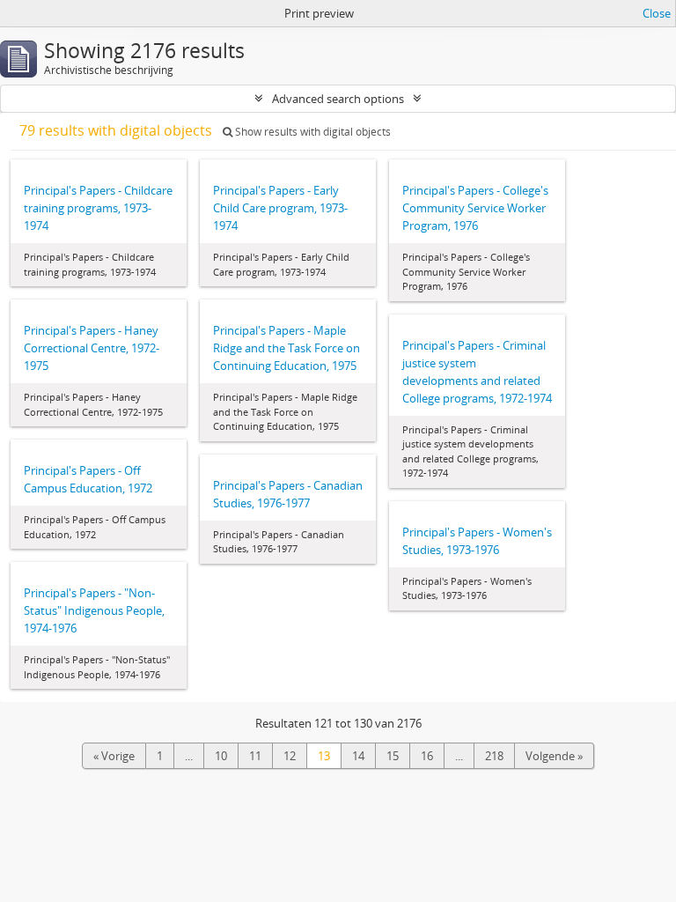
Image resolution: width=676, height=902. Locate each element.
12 (289, 756)
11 (255, 756)
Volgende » (554, 756)
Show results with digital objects (311, 131)
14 (358, 756)
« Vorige (114, 756)
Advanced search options (338, 99)
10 (221, 756)
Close (657, 13)
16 (427, 756)
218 (494, 756)
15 (392, 756)
